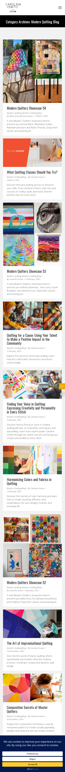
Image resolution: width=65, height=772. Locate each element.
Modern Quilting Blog (31, 113)
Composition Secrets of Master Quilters (27, 709)
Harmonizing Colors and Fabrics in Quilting (29, 481)
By (20, 116)
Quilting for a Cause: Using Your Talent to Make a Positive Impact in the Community (32, 339)
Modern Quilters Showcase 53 (26, 271)
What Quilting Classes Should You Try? (32, 172)
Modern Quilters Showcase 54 (26, 108)
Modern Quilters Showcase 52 (26, 582)
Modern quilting (14, 113)
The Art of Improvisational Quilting (29, 643)
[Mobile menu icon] (60, 8)
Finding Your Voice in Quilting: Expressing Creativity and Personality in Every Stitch (31, 408)
